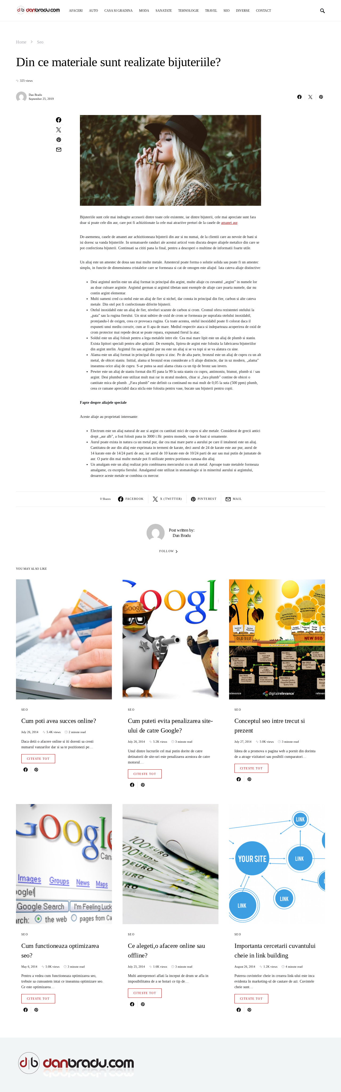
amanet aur (229, 223)
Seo (40, 42)
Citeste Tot (38, 758)
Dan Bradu (35, 94)
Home (21, 42)
